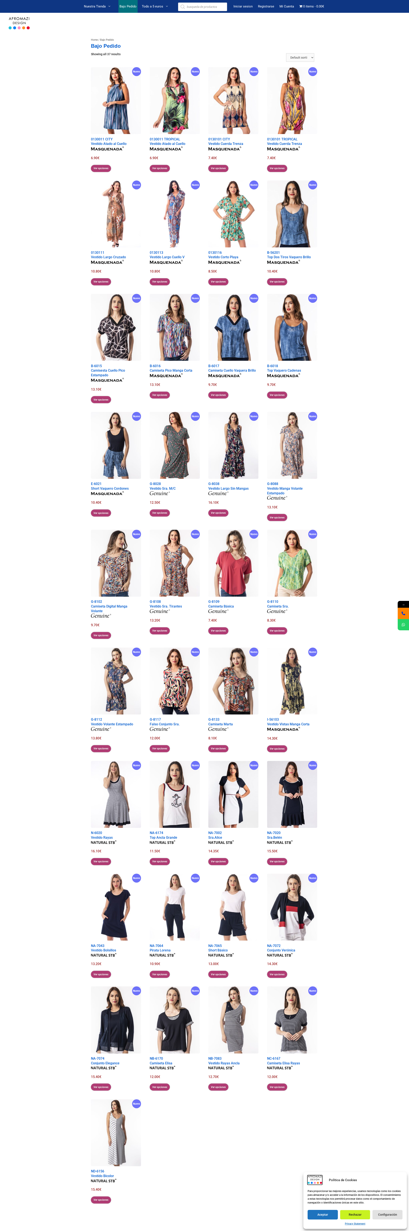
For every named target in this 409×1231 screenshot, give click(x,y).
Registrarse (266, 6)
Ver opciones (101, 168)
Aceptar (322, 1214)
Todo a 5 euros (152, 6)
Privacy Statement (355, 1223)
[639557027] (403, 613)
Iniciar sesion (243, 6)
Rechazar (355, 1214)
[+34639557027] (403, 624)
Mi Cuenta (286, 6)
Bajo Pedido (128, 6)
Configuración (387, 1214)
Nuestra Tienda (95, 6)
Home (94, 39)
